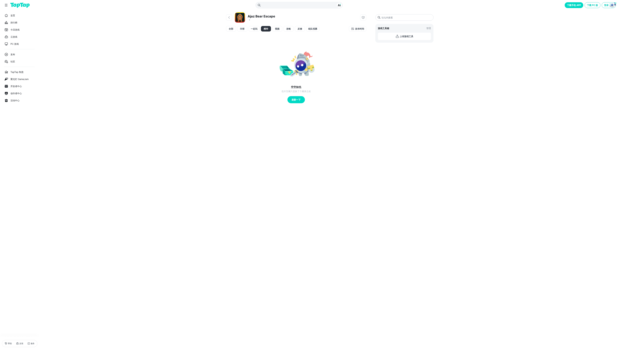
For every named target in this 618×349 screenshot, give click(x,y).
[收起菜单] (6, 5)
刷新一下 (296, 99)
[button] (609, 5)
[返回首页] (20, 5)
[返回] (229, 17)
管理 (428, 28)
